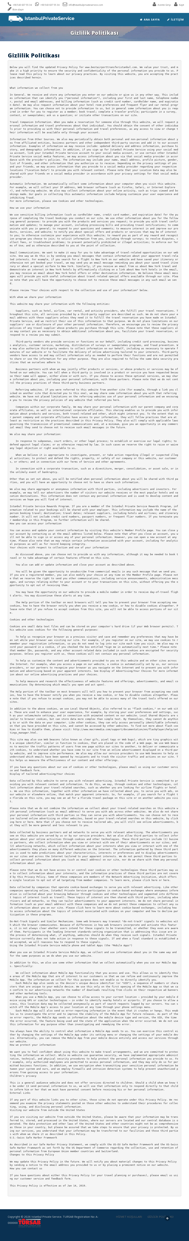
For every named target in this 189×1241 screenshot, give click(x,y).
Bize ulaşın (18, 9)
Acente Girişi (164, 4)
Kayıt (181, 4)
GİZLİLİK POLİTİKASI (160, 1216)
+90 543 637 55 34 (22, 4)
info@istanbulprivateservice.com (85, 4)
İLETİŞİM (177, 19)
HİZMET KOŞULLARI (129, 1216)
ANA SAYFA (151, 19)
